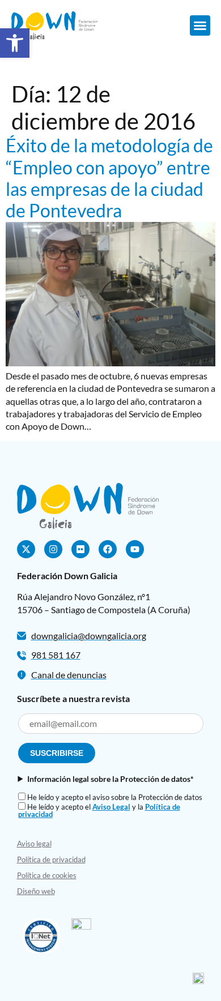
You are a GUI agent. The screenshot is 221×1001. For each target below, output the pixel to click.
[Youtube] (135, 549)
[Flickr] (80, 549)
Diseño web (36, 891)
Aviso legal (34, 843)
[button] (14, 43)
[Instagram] (53, 549)
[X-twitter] (26, 549)
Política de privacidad (51, 859)
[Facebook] (108, 549)
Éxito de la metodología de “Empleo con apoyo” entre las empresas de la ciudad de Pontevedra (109, 177)
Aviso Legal (111, 806)
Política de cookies (46, 875)
